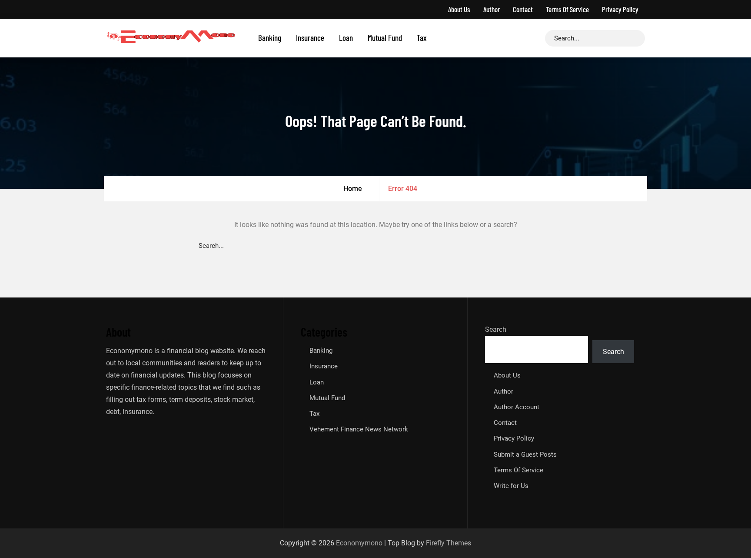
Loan (346, 38)
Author (491, 9)
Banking (269, 38)
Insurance (310, 38)
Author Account (516, 407)
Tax (422, 38)
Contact (523, 9)
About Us (459, 9)
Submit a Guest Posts (525, 454)
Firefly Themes (448, 543)
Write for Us (511, 486)
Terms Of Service (567, 9)
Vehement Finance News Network (358, 429)
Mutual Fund (385, 38)
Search (495, 329)
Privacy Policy (620, 9)
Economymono (359, 543)
